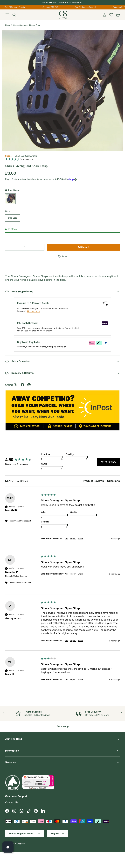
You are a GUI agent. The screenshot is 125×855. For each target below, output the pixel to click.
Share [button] (80, 538)
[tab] (93, 481)
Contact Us (11, 802)
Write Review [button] (108, 461)
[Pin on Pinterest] (29, 384)
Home (7, 25)
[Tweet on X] (16, 384)
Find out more (33, 311)
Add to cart (83, 247)
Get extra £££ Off (48, 7)
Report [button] (73, 538)
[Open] (8, 847)
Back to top (63, 726)
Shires (8, 156)
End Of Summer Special (13, 7)
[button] (117, 14)
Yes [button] (66, 538)
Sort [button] (8, 481)
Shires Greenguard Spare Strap (26, 25)
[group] (22, 460)
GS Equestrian (18, 844)
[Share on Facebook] (22, 384)
